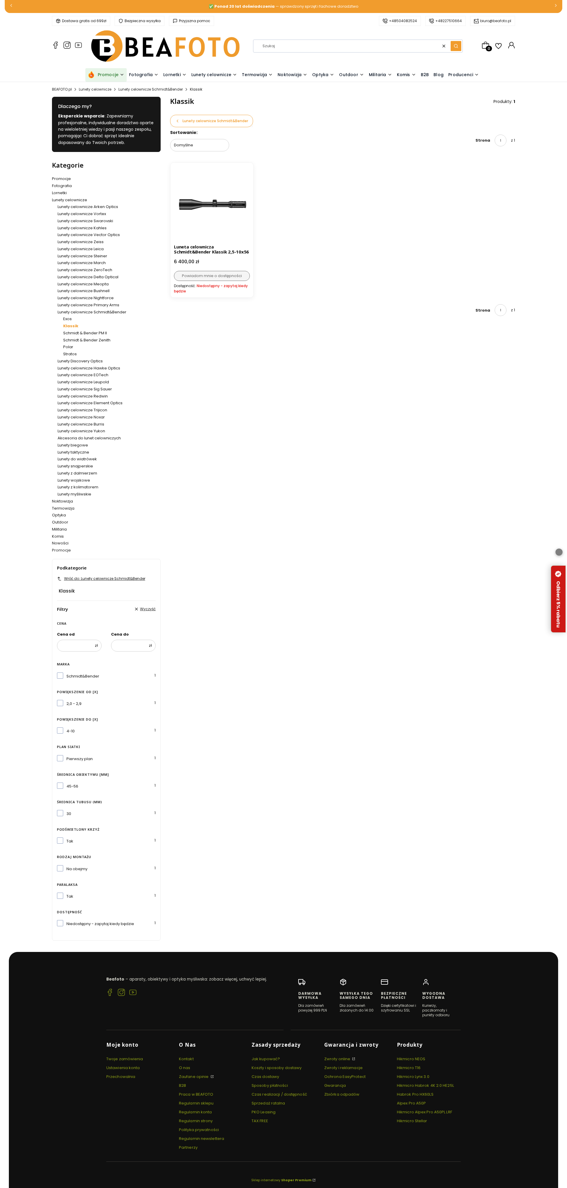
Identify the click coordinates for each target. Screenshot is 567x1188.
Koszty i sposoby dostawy (277, 1068)
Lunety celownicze (95, 89)
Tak (69, 841)
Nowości (60, 543)
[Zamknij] (559, 552)
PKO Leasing (264, 1112)
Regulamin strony (196, 1121)
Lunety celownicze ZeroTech (85, 270)
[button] (456, 46)
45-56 (72, 786)
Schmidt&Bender (82, 676)
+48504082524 (403, 20)
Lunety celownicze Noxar (81, 417)
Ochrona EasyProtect (345, 1076)
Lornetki (59, 193)
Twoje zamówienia (124, 1059)
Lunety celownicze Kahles (82, 228)
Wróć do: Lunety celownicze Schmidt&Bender (104, 578)
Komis (58, 536)
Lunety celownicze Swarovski (85, 221)
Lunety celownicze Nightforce (86, 298)
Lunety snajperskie (75, 466)
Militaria (59, 529)
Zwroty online (337, 1059)
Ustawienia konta (123, 1068)
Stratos (70, 354)
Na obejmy (76, 869)
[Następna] (555, 6)
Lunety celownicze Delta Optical (88, 277)
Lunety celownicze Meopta (83, 284)
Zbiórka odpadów (342, 1094)
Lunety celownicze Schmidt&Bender (150, 89)
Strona (482, 140)
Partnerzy (188, 1147)
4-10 (70, 731)
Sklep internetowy (281, 1180)
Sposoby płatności (270, 1085)
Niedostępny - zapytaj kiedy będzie (100, 924)
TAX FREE (260, 1121)
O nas (184, 1068)
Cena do (120, 634)
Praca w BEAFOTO (196, 1094)
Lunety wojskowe (74, 480)
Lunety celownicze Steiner (82, 256)
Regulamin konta (195, 1112)
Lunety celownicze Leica (81, 249)
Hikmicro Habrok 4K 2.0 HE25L (425, 1085)
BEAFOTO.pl (62, 89)
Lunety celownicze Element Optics (90, 403)
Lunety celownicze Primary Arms (88, 305)
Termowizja (63, 508)
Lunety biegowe (73, 445)
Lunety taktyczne (73, 452)
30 (68, 813)
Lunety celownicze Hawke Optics (89, 368)
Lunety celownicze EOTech (83, 375)
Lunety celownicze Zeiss (81, 242)
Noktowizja (62, 501)
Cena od (66, 634)
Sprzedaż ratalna (268, 1103)
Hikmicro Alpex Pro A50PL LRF (424, 1112)
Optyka (59, 515)
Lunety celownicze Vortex (82, 214)
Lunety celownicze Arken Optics (88, 207)
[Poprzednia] (11, 6)
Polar (68, 347)
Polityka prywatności (199, 1130)
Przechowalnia (120, 1076)
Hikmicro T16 (409, 1068)
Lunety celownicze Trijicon (82, 410)
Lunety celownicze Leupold (83, 382)
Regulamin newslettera (201, 1138)
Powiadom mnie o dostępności (212, 276)
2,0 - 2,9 (74, 703)
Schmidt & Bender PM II (85, 333)
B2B (182, 1085)
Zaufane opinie (194, 1076)
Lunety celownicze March (82, 263)
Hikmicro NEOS (411, 1059)
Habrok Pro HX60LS (415, 1094)
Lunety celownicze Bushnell (84, 291)
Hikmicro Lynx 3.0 (413, 1076)
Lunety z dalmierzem (77, 473)
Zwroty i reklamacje (343, 1068)
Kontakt (186, 1059)
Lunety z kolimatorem (78, 487)
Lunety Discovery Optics (80, 361)
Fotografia (62, 186)
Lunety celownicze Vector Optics (89, 235)
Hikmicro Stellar (412, 1121)
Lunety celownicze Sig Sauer (85, 389)
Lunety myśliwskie (74, 494)
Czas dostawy (265, 1076)
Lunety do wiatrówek (77, 459)
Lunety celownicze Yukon (81, 431)
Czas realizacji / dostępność (279, 1094)
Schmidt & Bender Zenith (86, 340)
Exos (67, 319)
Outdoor (60, 522)
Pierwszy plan (79, 759)
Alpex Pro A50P (411, 1103)
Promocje (61, 178)
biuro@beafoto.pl (495, 20)
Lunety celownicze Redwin (83, 396)
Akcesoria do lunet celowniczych (89, 438)
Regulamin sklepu (196, 1103)
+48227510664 (448, 20)
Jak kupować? (266, 1059)
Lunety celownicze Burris (81, 424)
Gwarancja (335, 1085)
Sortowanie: (184, 132)
